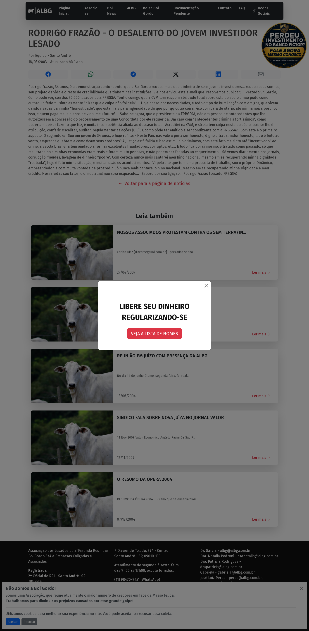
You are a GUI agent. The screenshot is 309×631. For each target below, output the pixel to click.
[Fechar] (206, 285)
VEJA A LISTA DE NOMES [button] (154, 333)
